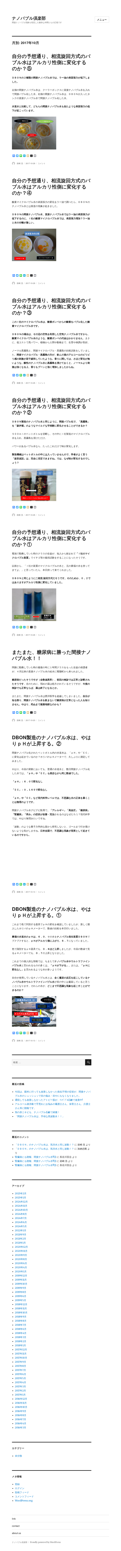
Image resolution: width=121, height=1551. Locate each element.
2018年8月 (20, 1320)
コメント (41, 163)
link (14, 1518)
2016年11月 (21, 1402)
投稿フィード (22, 1492)
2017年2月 (20, 1390)
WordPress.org (24, 1500)
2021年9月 (20, 1234)
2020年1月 (21, 1271)
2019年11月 (21, 1279)
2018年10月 (21, 1312)
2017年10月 (21, 1357)
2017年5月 (20, 1378)
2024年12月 (21, 1201)
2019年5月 (20, 1300)
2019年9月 (20, 1287)
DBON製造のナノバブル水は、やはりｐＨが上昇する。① (51, 911)
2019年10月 (21, 1283)
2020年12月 (21, 1246)
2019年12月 (21, 1275)
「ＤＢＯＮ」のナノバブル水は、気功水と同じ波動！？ (44, 1144)
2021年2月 (20, 1238)
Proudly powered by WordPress (45, 1542)
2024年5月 (21, 1226)
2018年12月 (21, 1304)
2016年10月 (21, 1407)
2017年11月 (21, 1353)
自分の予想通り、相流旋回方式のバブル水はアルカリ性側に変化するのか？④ (51, 186)
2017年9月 (20, 1361)
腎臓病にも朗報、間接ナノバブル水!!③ (35, 1156)
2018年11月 (21, 1308)
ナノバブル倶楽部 (29, 18)
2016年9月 (20, 1411)
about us (16, 1533)
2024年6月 (21, 1222)
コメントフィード (24, 1496)
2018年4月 (20, 1333)
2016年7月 (20, 1419)
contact (15, 1526)
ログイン (19, 1488)
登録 (17, 1484)
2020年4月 (21, 1267)
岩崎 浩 (20, 163)
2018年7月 (20, 1324)
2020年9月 (21, 1255)
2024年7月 (21, 1218)
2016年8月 (20, 1415)
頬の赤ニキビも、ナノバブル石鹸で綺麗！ (37, 1112)
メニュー (102, 19)
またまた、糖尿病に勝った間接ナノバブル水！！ (51, 654)
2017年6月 (20, 1374)
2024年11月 (21, 1205)
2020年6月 (21, 1263)
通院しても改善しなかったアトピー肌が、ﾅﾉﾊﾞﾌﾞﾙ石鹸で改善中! (49, 1099)
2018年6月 (20, 1328)
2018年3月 (20, 1337)
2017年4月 (20, 1382)
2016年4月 (20, 1423)
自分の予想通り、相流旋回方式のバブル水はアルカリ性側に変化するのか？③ (51, 306)
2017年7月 (20, 1370)
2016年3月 (20, 1427)
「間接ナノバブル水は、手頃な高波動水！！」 (39, 1116)
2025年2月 (20, 1193)
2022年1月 (20, 1230)
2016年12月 (21, 1398)
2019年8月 (20, 1292)
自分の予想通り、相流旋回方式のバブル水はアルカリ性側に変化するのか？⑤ (51, 62)
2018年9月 (20, 1316)
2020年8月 (21, 1259)
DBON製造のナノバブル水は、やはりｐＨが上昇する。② (51, 740)
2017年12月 (21, 1349)
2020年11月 (21, 1250)
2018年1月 (20, 1345)
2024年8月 (21, 1213)
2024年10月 (21, 1209)
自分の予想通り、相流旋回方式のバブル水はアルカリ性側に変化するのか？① (51, 538)
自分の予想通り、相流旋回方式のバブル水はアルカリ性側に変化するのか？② (51, 406)
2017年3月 (20, 1386)
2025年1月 (20, 1197)
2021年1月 (20, 1242)
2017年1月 (20, 1394)
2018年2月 (20, 1341)
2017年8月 (20, 1365)
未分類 (18, 1455)
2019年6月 (20, 1296)
